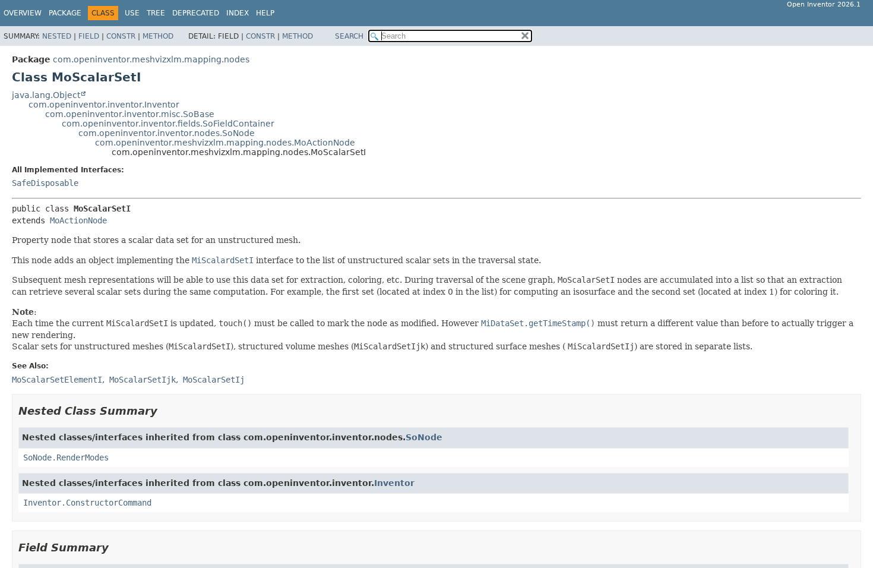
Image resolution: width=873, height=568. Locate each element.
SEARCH (349, 36)
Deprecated (195, 13)
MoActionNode (78, 220)
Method (158, 36)
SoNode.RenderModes (66, 457)
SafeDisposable (45, 183)
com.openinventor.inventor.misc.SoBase (129, 114)
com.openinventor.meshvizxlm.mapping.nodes (151, 59)
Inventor (394, 483)
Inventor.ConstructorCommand (87, 502)
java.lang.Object (46, 95)
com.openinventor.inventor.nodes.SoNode (166, 133)
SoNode (424, 437)
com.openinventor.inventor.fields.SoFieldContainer (168, 123)
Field (88, 36)
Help (265, 13)
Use (132, 13)
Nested (56, 36)
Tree (156, 13)
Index (237, 13)
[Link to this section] (165, 411)
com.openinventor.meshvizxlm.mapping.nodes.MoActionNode (225, 142)
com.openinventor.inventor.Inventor (104, 104)
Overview (23, 13)
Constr (120, 36)
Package (65, 13)
